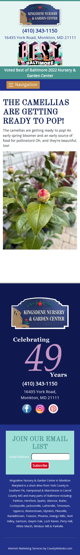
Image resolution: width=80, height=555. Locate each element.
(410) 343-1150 (40, 30)
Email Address (19, 457)
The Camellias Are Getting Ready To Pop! (36, 112)
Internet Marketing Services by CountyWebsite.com (40, 548)
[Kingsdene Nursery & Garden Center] (40, 14)
